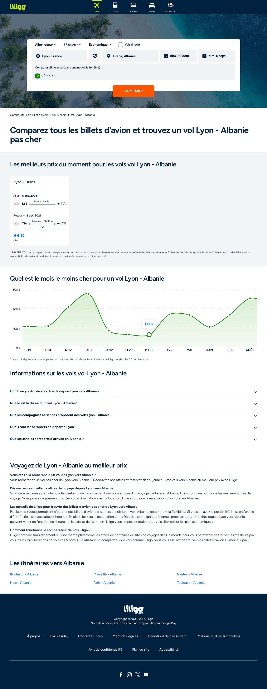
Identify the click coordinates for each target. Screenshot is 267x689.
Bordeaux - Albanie (24, 574)
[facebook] (121, 674)
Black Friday (59, 636)
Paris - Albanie (104, 583)
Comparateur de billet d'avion (29, 115)
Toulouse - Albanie (191, 583)
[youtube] (146, 674)
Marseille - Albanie (107, 574)
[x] (138, 674)
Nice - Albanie (20, 583)
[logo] (18, 7)
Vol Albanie (59, 115)
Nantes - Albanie (189, 574)
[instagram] (129, 674)
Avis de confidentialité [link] (105, 649)
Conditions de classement (167, 636)
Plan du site (140, 649)
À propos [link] (33, 636)
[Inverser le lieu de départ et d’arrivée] (95, 56)
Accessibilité (169, 649)
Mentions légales (125, 636)
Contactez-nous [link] (90, 636)
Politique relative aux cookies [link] (218, 636)
